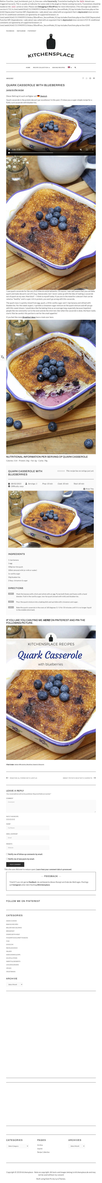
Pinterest (32, 31)
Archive (40, 1145)
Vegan (8, 968)
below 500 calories (20, 764)
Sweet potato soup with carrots (77, 778)
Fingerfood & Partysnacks (17, 938)
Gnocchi (9, 944)
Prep (44, 484)
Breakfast (29, 764)
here (46, 620)
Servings (31, 484)
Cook (60, 484)
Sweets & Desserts (38, 764)
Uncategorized (12, 965)
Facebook (10, 31)
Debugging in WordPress (48, 6)
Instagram (21, 31)
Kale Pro (49, 1179)
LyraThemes (60, 1179)
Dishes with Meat (13, 934)
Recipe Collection (40, 67)
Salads (9, 951)
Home (28, 67)
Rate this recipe (12, 816)
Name (8, 824)
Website (9, 844)
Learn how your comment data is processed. (54, 869)
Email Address (12, 834)
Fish (7, 941)
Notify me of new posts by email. (21, 859)
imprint (39, 1149)
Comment (9, 798)
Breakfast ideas (29, 317)
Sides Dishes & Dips (13, 955)
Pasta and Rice (12, 948)
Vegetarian (10, 971)
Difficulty (15, 486)
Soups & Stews (11, 958)
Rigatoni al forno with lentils (23, 778)
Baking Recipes (58, 67)
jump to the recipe (15, 90)
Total (75, 484)
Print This (90, 489)
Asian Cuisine (11, 921)
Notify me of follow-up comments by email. (25, 854)
